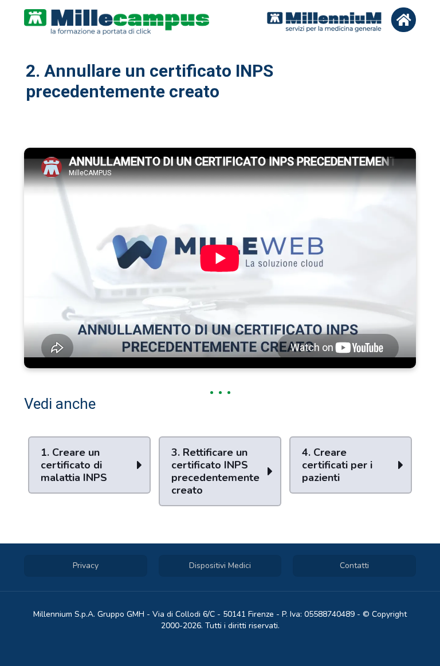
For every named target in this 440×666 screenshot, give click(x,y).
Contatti (354, 565)
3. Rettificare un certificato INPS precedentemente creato (215, 471)
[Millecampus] (117, 21)
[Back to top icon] (385, 642)
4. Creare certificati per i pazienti (337, 465)
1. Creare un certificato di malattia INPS (74, 465)
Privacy (86, 565)
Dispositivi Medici (220, 565)
